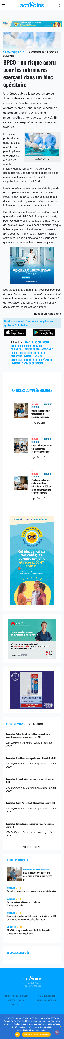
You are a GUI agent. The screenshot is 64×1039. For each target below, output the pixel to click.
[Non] (60, 1026)
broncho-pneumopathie (30, 346)
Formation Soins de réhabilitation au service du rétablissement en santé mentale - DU (28, 735)
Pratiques (45, 869)
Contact (15, 1004)
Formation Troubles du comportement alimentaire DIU (31, 758)
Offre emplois (36, 723)
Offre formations (15, 723)
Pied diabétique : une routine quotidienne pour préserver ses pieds (37, 876)
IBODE (15, 353)
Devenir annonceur (47, 996)
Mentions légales (16, 1000)
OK (17, 1034)
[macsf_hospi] (32, 658)
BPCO (13, 346)
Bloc (27, 342)
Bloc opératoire (40, 342)
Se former (34, 403)
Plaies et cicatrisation (31, 869)
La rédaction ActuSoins (46, 1000)
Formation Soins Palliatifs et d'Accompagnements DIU (30, 803)
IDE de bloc (26, 353)
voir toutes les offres (32, 846)
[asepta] (32, 707)
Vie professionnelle (13, 52)
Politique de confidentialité (16, 996)
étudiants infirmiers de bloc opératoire (32, 349)
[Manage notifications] (57, 1032)
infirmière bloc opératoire (38, 360)
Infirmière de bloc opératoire (27, 363)
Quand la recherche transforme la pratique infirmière (40, 414)
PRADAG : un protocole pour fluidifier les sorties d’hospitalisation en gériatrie (29, 931)
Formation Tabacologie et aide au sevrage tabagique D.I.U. (30, 780)
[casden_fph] (32, 283)
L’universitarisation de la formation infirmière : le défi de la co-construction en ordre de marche (41, 486)
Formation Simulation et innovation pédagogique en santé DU (30, 825)
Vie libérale (11, 927)
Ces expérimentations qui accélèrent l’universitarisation (41, 448)
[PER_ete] (32, 604)
